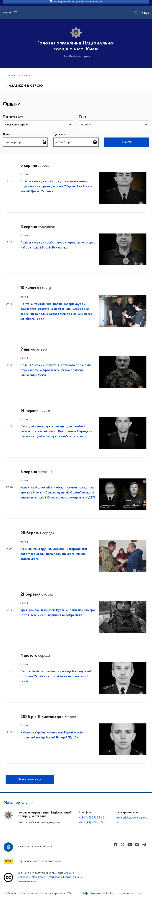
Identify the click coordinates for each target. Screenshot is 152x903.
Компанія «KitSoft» (102, 893)
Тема (82, 117)
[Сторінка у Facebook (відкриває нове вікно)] (115, 844)
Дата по (59, 134)
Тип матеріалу (13, 117)
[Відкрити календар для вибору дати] (44, 142)
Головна (11, 75)
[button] (19, 803)
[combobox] (38, 124)
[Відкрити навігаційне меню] (15, 13)
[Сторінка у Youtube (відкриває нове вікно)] (130, 844)
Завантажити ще (29, 779)
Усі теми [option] (86, 124)
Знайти (127, 142)
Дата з (7, 134)
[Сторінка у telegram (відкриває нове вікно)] (144, 844)
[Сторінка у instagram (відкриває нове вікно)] (137, 844)
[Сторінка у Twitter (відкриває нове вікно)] (122, 844)
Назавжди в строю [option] (16, 124)
